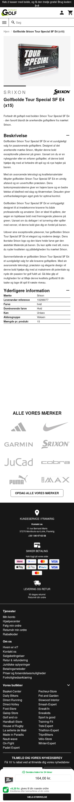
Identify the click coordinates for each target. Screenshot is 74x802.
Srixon (15, 92)
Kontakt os (37, 524)
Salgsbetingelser (13, 656)
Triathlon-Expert (48, 730)
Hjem (7, 31)
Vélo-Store (45, 739)
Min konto (9, 617)
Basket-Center (12, 691)
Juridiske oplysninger (16, 664)
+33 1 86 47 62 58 (37, 535)
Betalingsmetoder (14, 669)
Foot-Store (9, 708)
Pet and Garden (48, 696)
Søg (18, 22)
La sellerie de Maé (14, 730)
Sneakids (44, 713)
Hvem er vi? (10, 647)
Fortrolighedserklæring (17, 677)
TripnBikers (45, 734)
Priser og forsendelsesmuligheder (24, 673)
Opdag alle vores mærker (37, 493)
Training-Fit (45, 721)
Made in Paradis (13, 734)
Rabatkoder (10, 634)
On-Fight (8, 743)
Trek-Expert (45, 726)
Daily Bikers (10, 696)
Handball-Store (12, 721)
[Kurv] (70, 12)
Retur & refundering (15, 660)
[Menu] (4, 22)
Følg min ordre (12, 625)
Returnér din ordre (37, 597)
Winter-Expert (47, 743)
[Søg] (13, 22)
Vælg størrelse (37, 797)
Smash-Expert (47, 704)
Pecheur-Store (47, 691)
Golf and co (10, 717)
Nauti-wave (10, 739)
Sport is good (46, 717)
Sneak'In (44, 708)
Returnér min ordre (15, 630)
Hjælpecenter (11, 621)
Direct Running (12, 700)
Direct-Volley (11, 704)
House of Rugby (13, 726)
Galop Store (10, 713)
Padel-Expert (11, 747)
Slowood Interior (48, 700)
